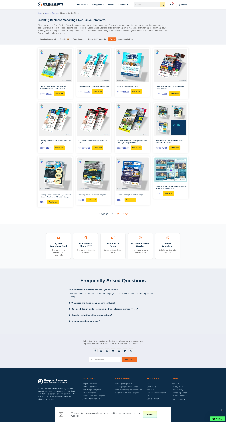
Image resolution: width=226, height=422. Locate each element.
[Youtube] (113, 350)
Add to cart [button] (59, 93)
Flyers (112, 39)
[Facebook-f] (95, 350)
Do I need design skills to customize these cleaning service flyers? (104, 309)
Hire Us (111, 4)
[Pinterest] (119, 350)
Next (125, 214)
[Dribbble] (107, 350)
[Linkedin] (101, 350)
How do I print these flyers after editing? (91, 315)
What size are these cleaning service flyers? (93, 303)
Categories (97, 4)
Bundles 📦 (64, 39)
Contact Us (123, 4)
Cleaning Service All (48, 39)
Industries (81, 4)
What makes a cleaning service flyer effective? (94, 290)
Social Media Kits (125, 39)
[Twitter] (125, 350)
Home (40, 13)
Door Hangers (78, 39)
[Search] (162, 4)
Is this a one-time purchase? (85, 321)
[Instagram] (131, 350)
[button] (223, 410)
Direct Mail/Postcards (97, 39)
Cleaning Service (51, 13)
